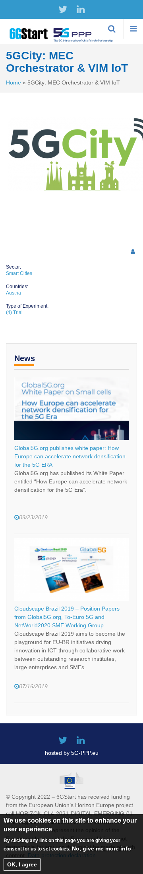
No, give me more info (101, 848)
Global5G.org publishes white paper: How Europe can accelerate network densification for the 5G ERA (70, 456)
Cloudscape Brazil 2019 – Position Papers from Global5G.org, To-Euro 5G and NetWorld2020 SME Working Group (67, 616)
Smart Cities (19, 273)
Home (13, 82)
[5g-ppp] (83, 34)
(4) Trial (14, 312)
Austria (13, 293)
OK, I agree (22, 864)
